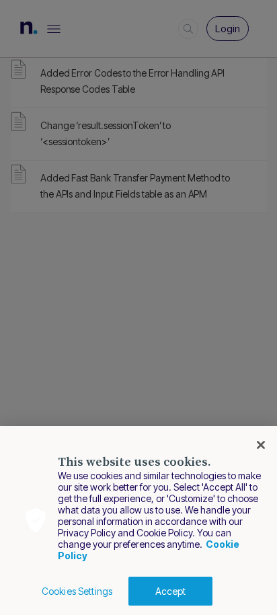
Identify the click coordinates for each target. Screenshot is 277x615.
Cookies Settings (77, 591)
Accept (170, 591)
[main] (138, 520)
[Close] (261, 445)
